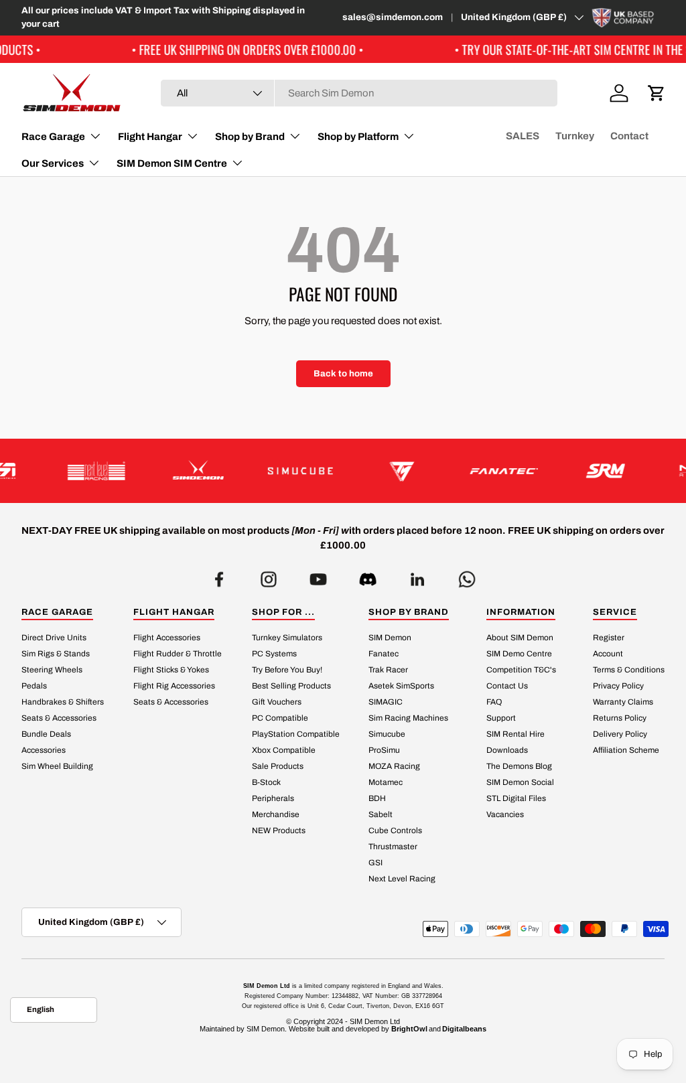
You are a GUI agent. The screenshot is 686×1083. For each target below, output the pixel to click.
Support (501, 718)
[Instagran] (268, 575)
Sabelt (380, 814)
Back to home (343, 373)
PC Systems (274, 653)
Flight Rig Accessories (174, 686)
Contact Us (507, 686)
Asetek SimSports (401, 686)
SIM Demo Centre (519, 653)
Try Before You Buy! (287, 669)
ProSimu (384, 750)
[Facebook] (219, 575)
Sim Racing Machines (408, 718)
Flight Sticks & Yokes (171, 669)
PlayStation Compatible (296, 734)
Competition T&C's (521, 669)
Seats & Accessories (58, 718)
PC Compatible (280, 718)
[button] (656, 93)
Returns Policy (619, 718)
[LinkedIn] (417, 575)
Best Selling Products (291, 686)
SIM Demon (389, 637)
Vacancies (505, 814)
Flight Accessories (166, 637)
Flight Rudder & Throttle (177, 653)
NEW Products (278, 830)
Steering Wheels (51, 669)
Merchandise (275, 814)
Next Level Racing (401, 878)
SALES (522, 136)
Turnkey (574, 136)
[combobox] (359, 93)
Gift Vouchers (276, 702)
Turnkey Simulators (287, 637)
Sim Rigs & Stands (55, 653)
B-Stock (266, 782)
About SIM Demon (519, 637)
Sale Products (277, 766)
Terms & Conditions (629, 669)
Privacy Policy (618, 686)
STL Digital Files (516, 798)
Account (608, 653)
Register (608, 637)
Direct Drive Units (53, 637)
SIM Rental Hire (515, 734)
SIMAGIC (385, 702)
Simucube (386, 734)
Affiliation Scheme (626, 750)
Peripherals (273, 798)
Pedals (34, 686)
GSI (375, 862)
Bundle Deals (46, 734)
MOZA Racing (394, 766)
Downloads (507, 750)
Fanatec (383, 653)
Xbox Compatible (284, 750)
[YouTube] (318, 575)
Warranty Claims (623, 702)
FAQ (494, 702)
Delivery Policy (620, 734)
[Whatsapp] (467, 575)
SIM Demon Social (520, 782)
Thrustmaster (392, 846)
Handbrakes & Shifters (62, 702)
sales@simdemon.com (392, 17)
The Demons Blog (519, 766)
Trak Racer (388, 669)
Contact (629, 136)
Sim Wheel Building (57, 766)
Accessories (43, 750)
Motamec (385, 782)
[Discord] (367, 575)
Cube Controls (395, 830)
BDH (377, 798)
